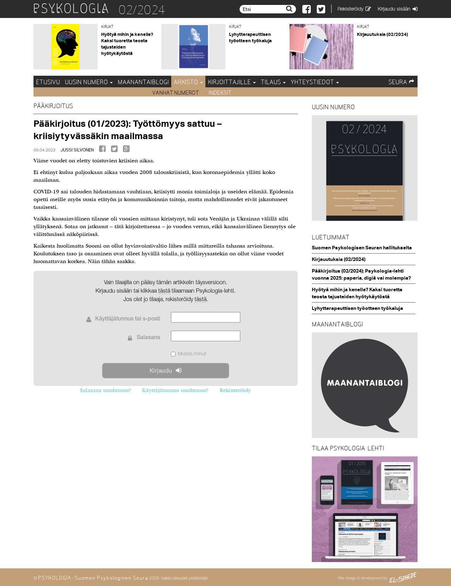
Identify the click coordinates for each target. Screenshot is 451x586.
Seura (397, 82)
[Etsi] (290, 8)
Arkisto (186, 82)
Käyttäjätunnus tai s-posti (127, 319)
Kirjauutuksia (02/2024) (382, 34)
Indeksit (220, 92)
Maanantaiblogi (143, 82)
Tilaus (271, 82)
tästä (200, 299)
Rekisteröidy (235, 390)
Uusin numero (87, 82)
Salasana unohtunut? (105, 390)
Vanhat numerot (176, 92)
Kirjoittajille (230, 82)
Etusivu (48, 82)
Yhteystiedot (313, 82)
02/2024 (141, 10)
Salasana (148, 338)
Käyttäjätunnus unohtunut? (175, 390)
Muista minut (192, 353)
